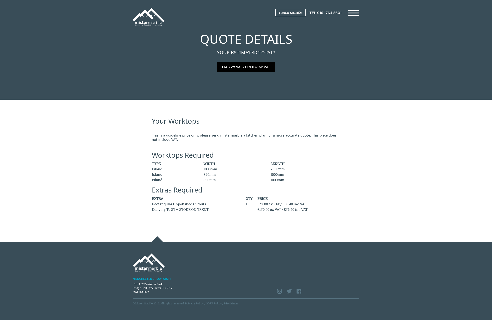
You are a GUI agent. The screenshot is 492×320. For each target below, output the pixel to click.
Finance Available (290, 12)
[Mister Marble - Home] (188, 17)
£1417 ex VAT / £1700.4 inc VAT (246, 67)
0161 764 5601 (329, 13)
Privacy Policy (194, 303)
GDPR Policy (214, 303)
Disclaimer (231, 303)
